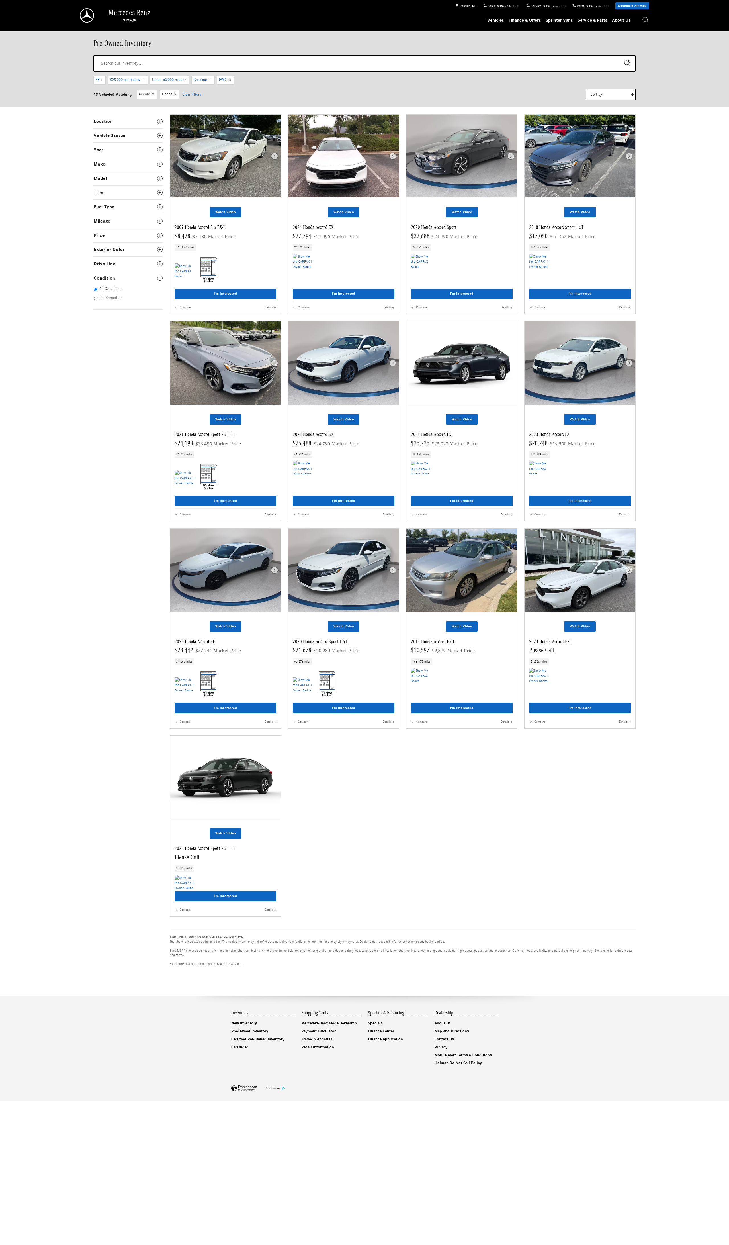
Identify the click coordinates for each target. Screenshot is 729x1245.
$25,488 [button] (326, 443)
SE (99, 80)
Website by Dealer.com (244, 1088)
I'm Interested (225, 294)
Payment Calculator (318, 1031)
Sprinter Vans (559, 20)
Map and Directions (452, 1031)
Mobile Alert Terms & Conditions (463, 1055)
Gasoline (202, 80)
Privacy (441, 1047)
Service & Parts (592, 20)
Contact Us (444, 1039)
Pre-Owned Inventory (249, 1031)
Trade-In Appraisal (317, 1039)
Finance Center (381, 1031)
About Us (621, 20)
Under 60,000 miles (169, 80)
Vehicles (495, 20)
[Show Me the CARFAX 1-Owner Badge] (303, 261)
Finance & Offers (525, 20)
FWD (225, 80)
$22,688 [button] (444, 236)
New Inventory (244, 1023)
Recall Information (317, 1047)
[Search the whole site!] (645, 20)
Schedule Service (632, 6)
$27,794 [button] (326, 236)
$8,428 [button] (205, 236)
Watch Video (225, 212)
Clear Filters (191, 94)
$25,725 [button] (444, 443)
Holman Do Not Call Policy (458, 1063)
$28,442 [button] (208, 650)
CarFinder (239, 1047)
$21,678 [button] (326, 650)
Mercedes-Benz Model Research (329, 1023)
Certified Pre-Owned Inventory (257, 1039)
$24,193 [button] (208, 443)
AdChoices (273, 1088)
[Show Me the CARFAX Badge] (185, 270)
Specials (375, 1023)
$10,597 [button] (443, 650)
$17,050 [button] (562, 236)
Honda (167, 94)
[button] (225, 247)
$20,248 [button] (562, 443)
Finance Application (385, 1039)
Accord (144, 94)
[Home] (87, 15)
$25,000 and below (127, 80)
